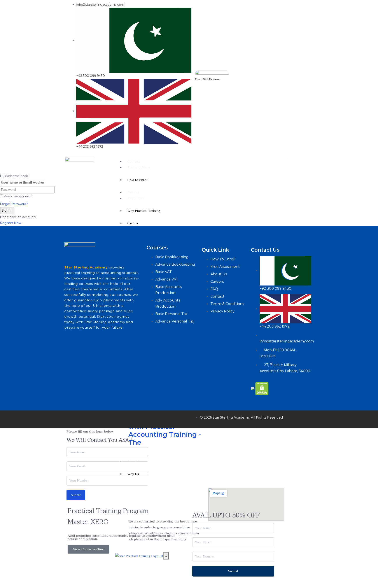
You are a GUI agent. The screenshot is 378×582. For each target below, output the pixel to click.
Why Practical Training (143, 210)
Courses (133, 161)
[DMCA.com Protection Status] (262, 388)
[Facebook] (71, 418)
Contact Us (265, 250)
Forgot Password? (14, 204)
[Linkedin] (310, 75)
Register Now (10, 223)
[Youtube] (307, 75)
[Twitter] (84, 418)
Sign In (7, 210)
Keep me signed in (18, 196)
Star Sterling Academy (86, 267)
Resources (135, 198)
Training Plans (138, 167)
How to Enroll (138, 179)
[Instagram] (97, 418)
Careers (132, 223)
